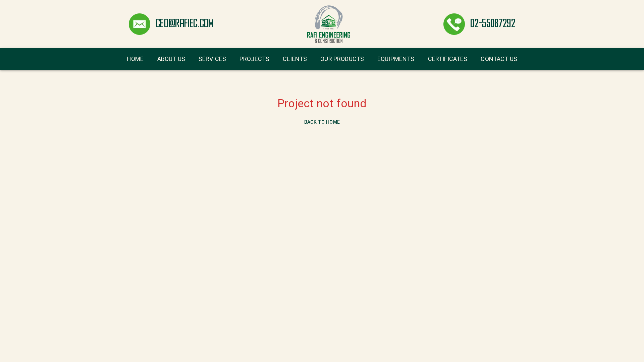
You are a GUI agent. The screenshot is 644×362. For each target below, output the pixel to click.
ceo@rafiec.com (185, 24)
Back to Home (322, 122)
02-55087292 (492, 24)
